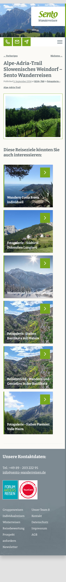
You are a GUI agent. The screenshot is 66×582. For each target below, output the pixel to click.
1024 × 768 (39, 81)
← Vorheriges (11, 56)
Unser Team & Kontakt (41, 513)
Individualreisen (13, 516)
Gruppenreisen (13, 509)
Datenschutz (40, 522)
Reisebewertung (13, 528)
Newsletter (10, 547)
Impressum (39, 528)
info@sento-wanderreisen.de (24, 472)
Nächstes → (56, 56)
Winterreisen (11, 522)
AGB (34, 534)
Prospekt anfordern (9, 537)
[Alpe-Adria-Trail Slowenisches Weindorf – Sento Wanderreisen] (33, 116)
